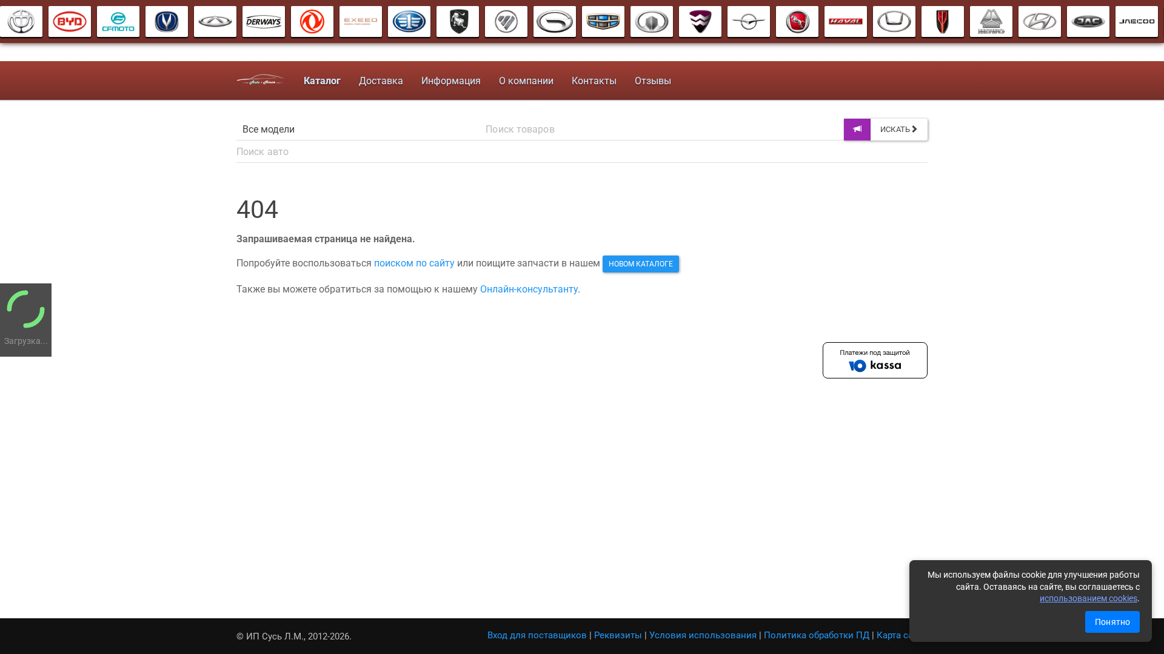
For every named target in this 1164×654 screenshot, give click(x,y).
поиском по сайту (414, 263)
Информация (451, 81)
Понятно (1112, 622)
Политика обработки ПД (816, 635)
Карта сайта (902, 635)
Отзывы (653, 81)
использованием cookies (1088, 598)
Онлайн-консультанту (529, 289)
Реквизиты (618, 635)
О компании (526, 81)
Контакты (594, 81)
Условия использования (703, 635)
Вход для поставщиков (537, 635)
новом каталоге (641, 264)
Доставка (381, 81)
